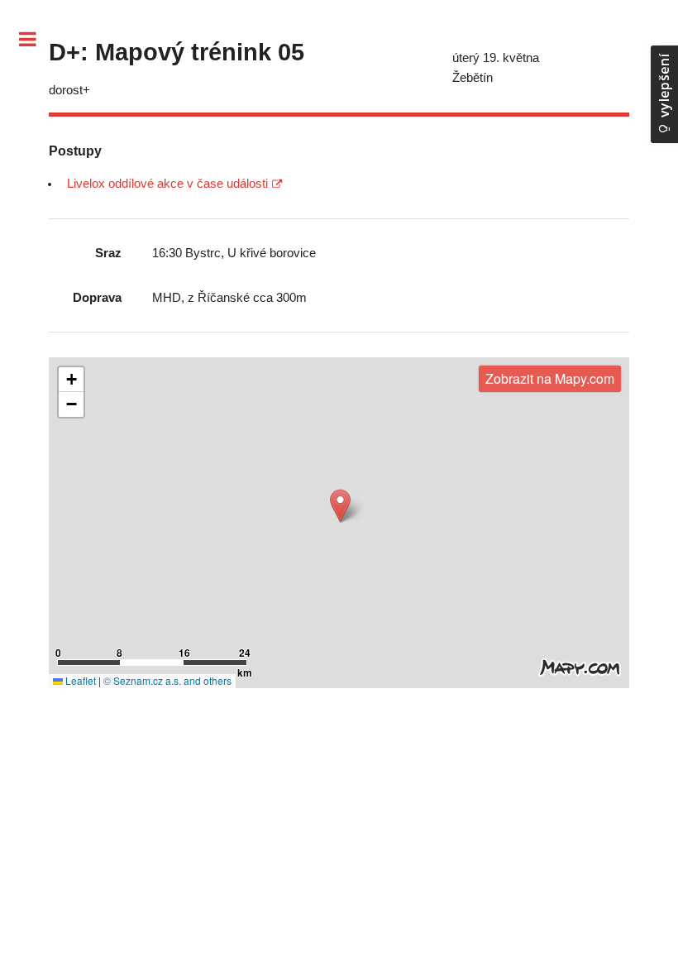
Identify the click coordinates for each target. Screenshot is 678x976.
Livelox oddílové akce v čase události (167, 183)
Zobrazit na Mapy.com (549, 378)
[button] (340, 506)
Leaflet (79, 680)
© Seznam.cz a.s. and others (167, 680)
